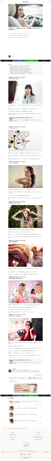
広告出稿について (31, 450)
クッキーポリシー (19, 451)
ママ (15, 381)
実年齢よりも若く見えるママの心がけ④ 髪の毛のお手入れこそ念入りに (21, 69)
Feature (12, 439)
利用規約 (2, 451)
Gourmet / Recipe (13, 434)
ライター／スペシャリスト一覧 (27, 451)
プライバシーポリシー (13, 451)
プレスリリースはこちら (20, 450)
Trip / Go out (13, 437)
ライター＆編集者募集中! (45, 451)
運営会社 (33, 451)
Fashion (13, 432)
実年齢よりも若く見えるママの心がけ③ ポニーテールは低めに (20, 68)
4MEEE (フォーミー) (38, 451)
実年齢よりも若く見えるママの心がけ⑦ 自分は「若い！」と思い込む (21, 73)
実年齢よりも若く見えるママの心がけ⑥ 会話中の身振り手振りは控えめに (21, 72)
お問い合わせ (26, 450)
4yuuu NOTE (38, 439)
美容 (11, 381)
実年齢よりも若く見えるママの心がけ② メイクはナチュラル (19, 67)
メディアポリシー (7, 451)
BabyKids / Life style (38, 437)
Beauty (38, 432)
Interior (38, 434)
